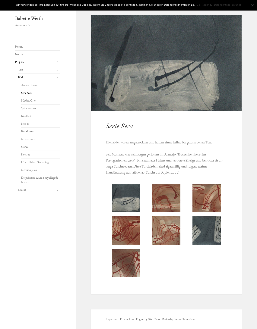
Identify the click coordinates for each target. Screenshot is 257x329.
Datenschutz (127, 319)
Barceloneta (27, 131)
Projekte (19, 62)
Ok (198, 4)
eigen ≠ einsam (29, 85)
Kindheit (26, 116)
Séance (24, 147)
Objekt (22, 190)
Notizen (19, 54)
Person (19, 47)
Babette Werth (29, 18)
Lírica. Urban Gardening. (35, 162)
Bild (20, 77)
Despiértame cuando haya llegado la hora (39, 180)
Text (20, 70)
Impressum (112, 319)
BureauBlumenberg (184, 319)
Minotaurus (27, 139)
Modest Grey (28, 101)
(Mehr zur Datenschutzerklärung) (221, 4)
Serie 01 (25, 124)
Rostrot (25, 154)
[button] (166, 63)
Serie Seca (26, 93)
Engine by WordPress (148, 319)
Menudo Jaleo (29, 170)
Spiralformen (28, 108)
